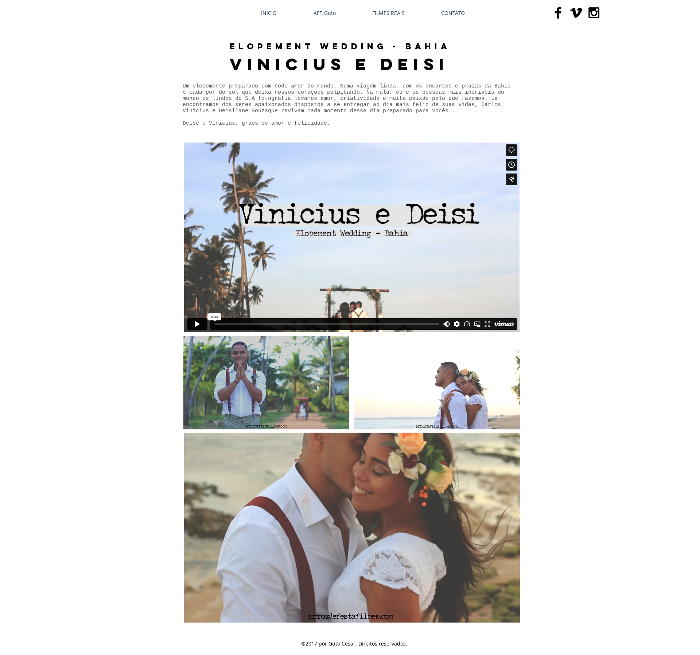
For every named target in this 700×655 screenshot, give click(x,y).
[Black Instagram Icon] (594, 12)
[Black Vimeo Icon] (576, 12)
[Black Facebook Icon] (558, 12)
